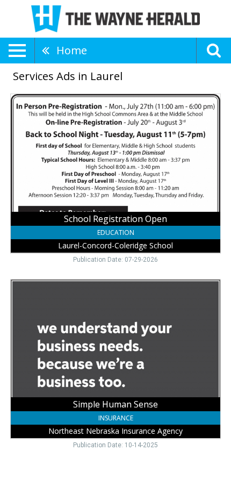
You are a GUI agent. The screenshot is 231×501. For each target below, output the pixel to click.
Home (71, 50)
